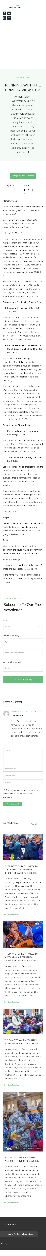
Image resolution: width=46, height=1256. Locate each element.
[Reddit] (33, 189)
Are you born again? (12, 662)
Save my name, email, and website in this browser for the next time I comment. (22, 794)
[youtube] (9, 13)
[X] (28, 189)
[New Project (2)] (12, 5)
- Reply (39, 711)
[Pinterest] (24, 193)
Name (7, 620)
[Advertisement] (23, 45)
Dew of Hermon (28, 176)
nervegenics (15, 711)
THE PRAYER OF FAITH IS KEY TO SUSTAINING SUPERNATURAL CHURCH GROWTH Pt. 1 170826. (21, 957)
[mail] (9, 18)
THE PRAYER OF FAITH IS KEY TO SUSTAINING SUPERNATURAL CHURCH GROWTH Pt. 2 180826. (21, 869)
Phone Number (11, 635)
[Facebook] (24, 189)
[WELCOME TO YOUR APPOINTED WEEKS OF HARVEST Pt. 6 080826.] (23, 1021)
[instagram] (4, 18)
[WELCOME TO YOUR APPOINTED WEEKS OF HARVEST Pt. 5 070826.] (23, 1121)
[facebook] (4, 13)
